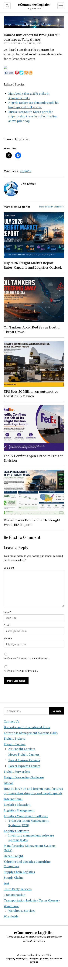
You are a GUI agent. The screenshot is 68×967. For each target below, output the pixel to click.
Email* (7, 625)
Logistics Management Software (26, 816)
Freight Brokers (14, 738)
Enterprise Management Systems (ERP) (31, 733)
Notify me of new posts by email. (21, 670)
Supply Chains (13, 877)
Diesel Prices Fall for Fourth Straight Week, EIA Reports (32, 522)
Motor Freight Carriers (23, 754)
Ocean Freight (13, 856)
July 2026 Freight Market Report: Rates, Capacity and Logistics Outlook (33, 265)
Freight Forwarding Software (24, 777)
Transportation (14, 895)
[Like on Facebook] (9, 73)
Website (8, 638)
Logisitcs (25, 171)
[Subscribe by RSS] (30, 73)
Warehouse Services (21, 910)
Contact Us (11, 721)
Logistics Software (16, 831)
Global (8, 783)
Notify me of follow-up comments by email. (26, 658)
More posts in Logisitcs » (51, 206)
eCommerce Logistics (34, 4)
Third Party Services (18, 889)
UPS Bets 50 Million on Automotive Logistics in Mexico (31, 393)
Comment (9, 567)
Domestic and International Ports (27, 727)
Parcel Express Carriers (24, 760)
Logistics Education (17, 804)
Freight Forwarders (17, 771)
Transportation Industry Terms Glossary (32, 900)
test (6, 883)
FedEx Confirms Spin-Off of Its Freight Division (33, 458)
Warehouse (11, 906)
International (13, 799)
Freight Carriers (15, 744)
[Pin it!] (17, 73)
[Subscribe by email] (26, 73)
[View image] (5, 68)
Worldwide (11, 916)
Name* (7, 612)
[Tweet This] (21, 73)
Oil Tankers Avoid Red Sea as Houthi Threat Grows (32, 329)
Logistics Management (19, 810)
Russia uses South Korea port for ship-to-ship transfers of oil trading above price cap (32, 116)
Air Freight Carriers (21, 749)
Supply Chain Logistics (19, 872)
